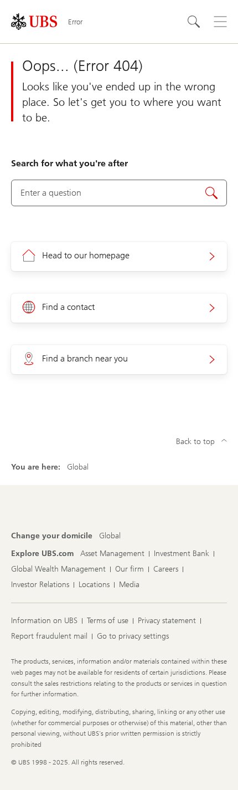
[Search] (193, 21)
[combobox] (119, 193)
